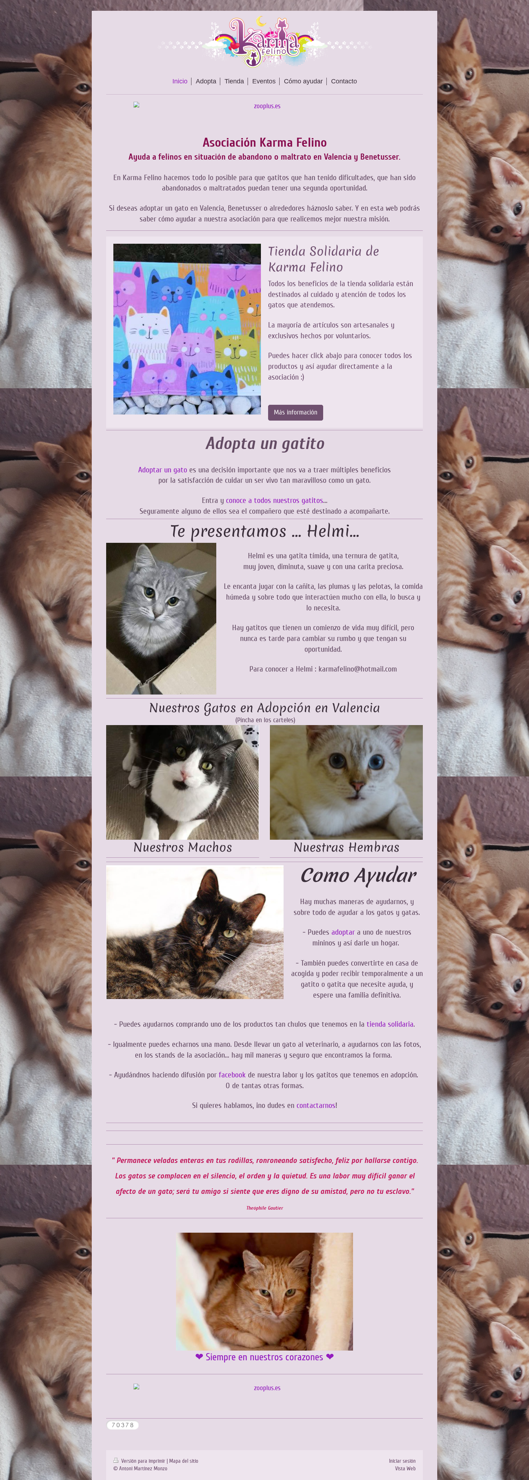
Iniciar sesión (402, 1461)
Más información (295, 412)
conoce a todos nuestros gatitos (274, 500)
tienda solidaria (390, 1024)
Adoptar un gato (162, 470)
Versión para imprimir (143, 1461)
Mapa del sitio (183, 1461)
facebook (232, 1075)
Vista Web (405, 1468)
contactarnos (316, 1105)
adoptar (343, 932)
